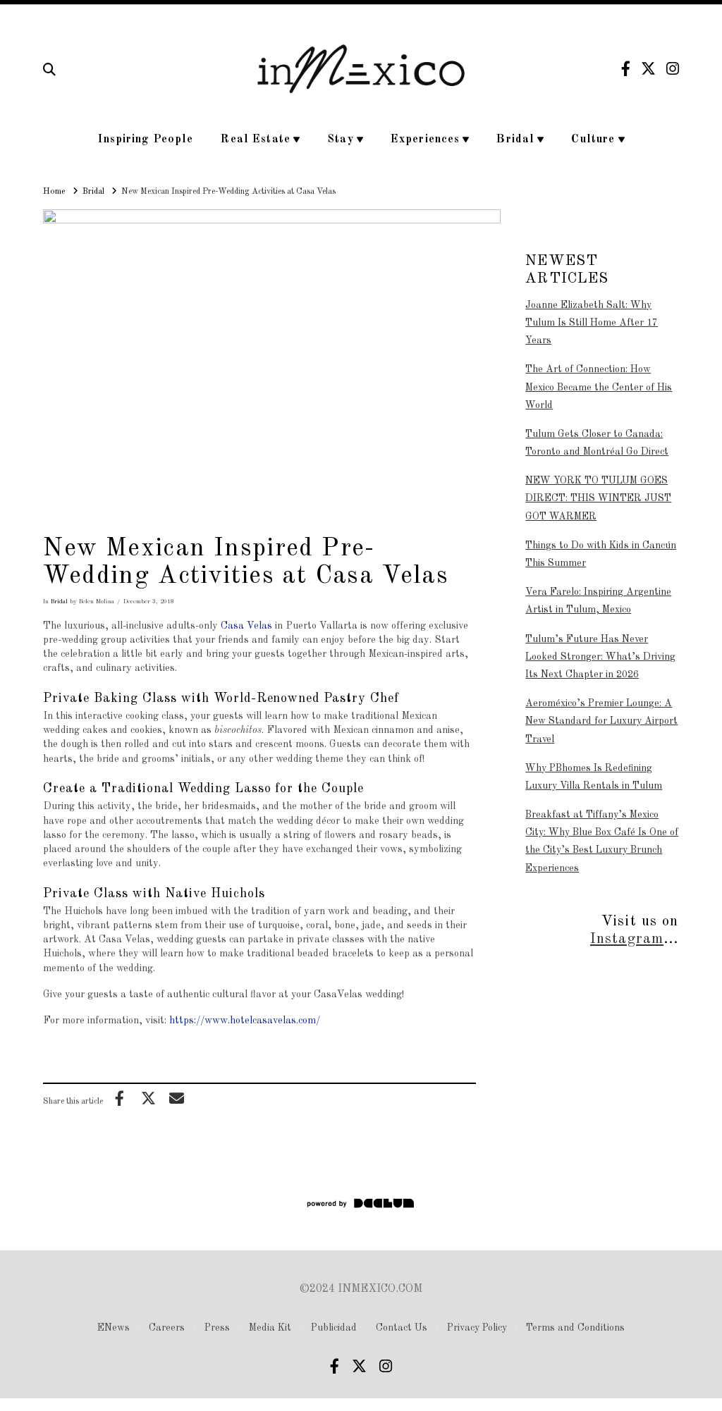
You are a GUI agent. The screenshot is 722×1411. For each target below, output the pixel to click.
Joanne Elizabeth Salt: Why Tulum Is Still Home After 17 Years (591, 322)
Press (217, 1328)
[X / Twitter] (648, 68)
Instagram (626, 939)
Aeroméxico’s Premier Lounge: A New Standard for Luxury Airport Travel (601, 721)
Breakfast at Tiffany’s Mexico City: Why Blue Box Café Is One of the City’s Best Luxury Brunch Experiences (601, 841)
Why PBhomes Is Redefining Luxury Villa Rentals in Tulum (593, 777)
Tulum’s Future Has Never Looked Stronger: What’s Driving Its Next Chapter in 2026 (600, 656)
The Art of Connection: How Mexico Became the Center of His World (598, 386)
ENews (113, 1328)
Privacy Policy (477, 1328)
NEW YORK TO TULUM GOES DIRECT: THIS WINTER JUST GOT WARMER (598, 498)
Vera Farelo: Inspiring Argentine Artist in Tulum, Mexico (598, 601)
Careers (167, 1328)
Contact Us (401, 1328)
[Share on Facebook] (119, 1098)
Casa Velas (246, 626)
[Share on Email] (177, 1098)
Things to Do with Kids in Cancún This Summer (600, 554)
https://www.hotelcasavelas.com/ (244, 1020)
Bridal (59, 601)
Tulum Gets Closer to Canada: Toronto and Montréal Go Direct (596, 443)
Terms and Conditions (575, 1328)
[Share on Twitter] (148, 1098)
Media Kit (270, 1328)
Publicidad (334, 1328)
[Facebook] (625, 68)
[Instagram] (672, 68)
